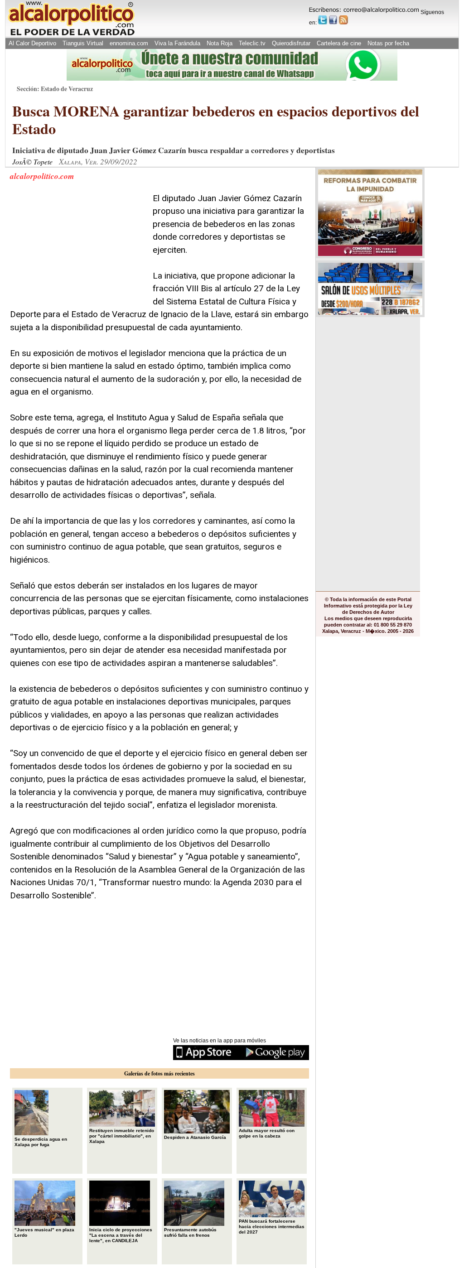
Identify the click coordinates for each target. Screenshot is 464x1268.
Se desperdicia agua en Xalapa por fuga (40, 1142)
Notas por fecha (388, 43)
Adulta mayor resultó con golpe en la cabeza (267, 1133)
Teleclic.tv (252, 43)
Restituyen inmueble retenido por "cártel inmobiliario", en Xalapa (121, 1136)
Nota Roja (219, 43)
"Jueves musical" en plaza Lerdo (44, 1232)
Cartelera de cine (339, 43)
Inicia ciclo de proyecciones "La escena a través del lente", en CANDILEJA (120, 1235)
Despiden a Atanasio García (195, 1137)
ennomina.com (129, 43)
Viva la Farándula (177, 43)
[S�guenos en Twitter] (322, 19)
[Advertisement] (78, 248)
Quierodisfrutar (291, 43)
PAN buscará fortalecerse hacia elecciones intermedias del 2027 (271, 1226)
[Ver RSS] (343, 19)
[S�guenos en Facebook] (333, 19)
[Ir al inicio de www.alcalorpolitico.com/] (71, 34)
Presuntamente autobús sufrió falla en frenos (190, 1232)
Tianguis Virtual (83, 43)
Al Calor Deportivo (32, 43)
